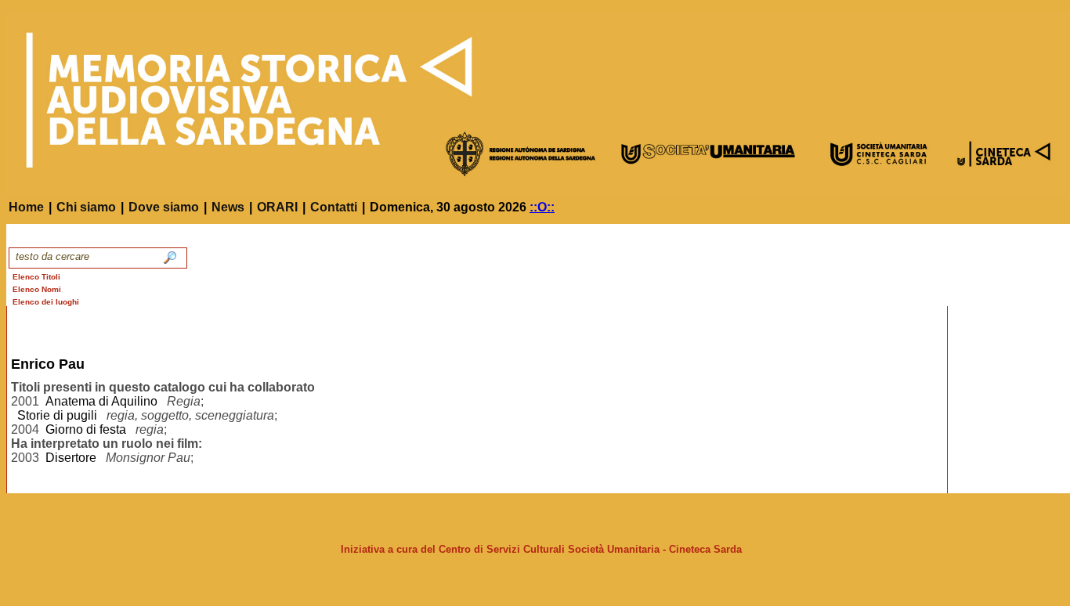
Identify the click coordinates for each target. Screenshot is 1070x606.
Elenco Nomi (37, 289)
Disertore (70, 457)
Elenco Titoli (36, 276)
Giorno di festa (85, 429)
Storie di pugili (57, 415)
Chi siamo (86, 207)
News (227, 207)
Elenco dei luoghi (46, 302)
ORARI (277, 207)
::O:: (542, 207)
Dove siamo (163, 207)
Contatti (333, 207)
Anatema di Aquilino (101, 401)
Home (26, 207)
